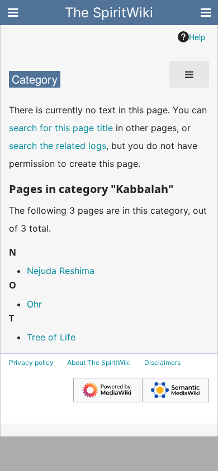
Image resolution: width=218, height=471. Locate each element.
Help (197, 36)
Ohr (34, 304)
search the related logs (57, 145)
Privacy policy (31, 362)
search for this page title (61, 127)
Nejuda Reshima (60, 270)
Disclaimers (162, 362)
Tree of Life (51, 337)
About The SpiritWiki (99, 362)
